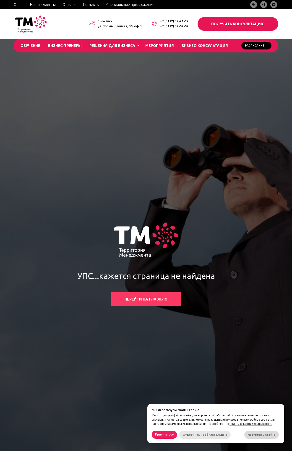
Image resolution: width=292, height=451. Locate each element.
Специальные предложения (130, 5)
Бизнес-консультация (205, 46)
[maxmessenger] (273, 4)
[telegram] (263, 4)
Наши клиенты (43, 5)
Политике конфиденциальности (250, 423)
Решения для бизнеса (112, 46)
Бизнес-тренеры (65, 46)
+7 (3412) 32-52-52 (174, 26)
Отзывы (69, 5)
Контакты (91, 5)
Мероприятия (159, 46)
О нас (18, 5)
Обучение (30, 46)
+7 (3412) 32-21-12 (174, 21)
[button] (238, 24)
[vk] (253, 4)
